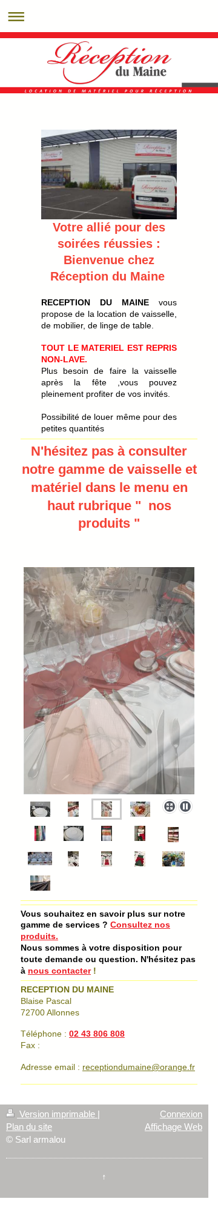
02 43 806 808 (97, 1033)
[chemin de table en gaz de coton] (173, 834)
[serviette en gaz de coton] (139, 833)
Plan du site (29, 1126)
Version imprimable (57, 1114)
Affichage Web (173, 1126)
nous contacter (59, 970)
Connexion (181, 1114)
